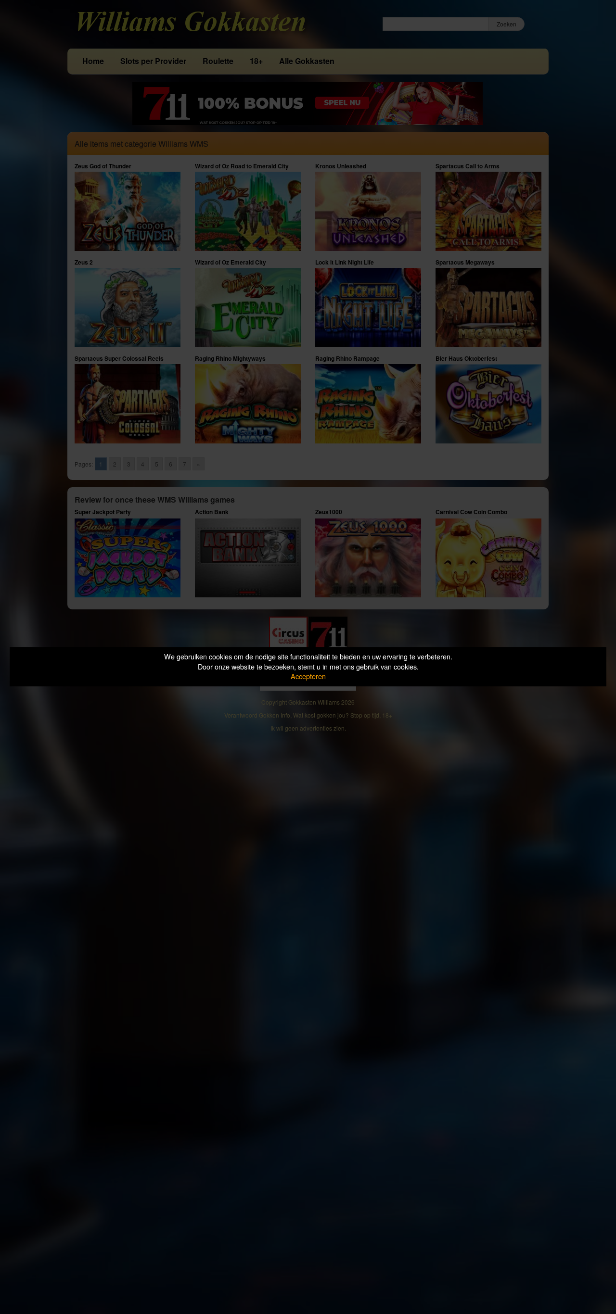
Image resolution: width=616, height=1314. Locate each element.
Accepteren (308, 676)
